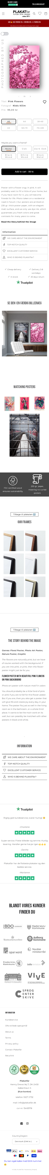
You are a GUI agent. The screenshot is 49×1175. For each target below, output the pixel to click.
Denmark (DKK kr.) (23, 1141)
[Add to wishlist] (45, 101)
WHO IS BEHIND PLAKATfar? (20, 257)
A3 (8, 128)
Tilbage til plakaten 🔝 (24, 514)
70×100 (40, 128)
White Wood (24, 156)
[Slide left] (19, 96)
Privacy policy (11, 1044)
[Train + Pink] (24, 333)
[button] (3, 14)
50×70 (25, 128)
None (8, 149)
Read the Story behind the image (18, 222)
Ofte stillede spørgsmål (16, 1026)
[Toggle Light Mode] (7, 34)
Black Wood (8, 156)
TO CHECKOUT (38, 4)
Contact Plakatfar (13, 1049)
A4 (24, 122)
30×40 (40, 122)
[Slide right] (30, 96)
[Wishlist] (40, 13)
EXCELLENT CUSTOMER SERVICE (22, 251)
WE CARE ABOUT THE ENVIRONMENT (24, 238)
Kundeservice (11, 1020)
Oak (24, 149)
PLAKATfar (20, 1169)
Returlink (9, 1055)
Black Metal (40, 156)
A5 (8, 122)
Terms (8, 1038)
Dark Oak (40, 149)
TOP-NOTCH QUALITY (17, 245)
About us (9, 1032)
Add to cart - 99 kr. (24, 171)
